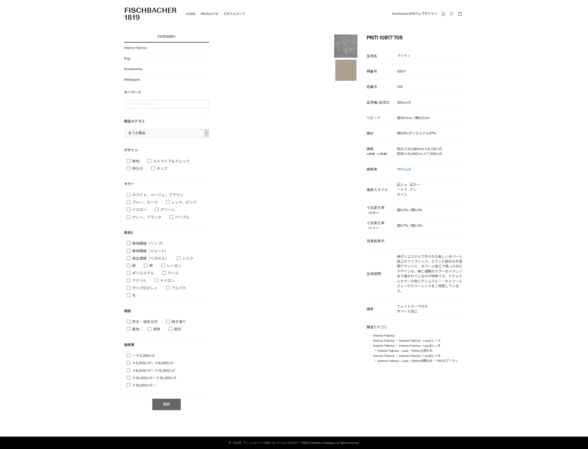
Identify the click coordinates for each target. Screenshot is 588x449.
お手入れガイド (234, 14)
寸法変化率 (376, 210)
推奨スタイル (377, 190)
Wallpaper (132, 79)
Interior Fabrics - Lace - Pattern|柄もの (405, 351)
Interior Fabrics (135, 48)
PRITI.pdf (404, 169)
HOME (190, 14)
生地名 (372, 56)
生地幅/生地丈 (378, 102)
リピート (374, 118)
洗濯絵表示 (376, 241)
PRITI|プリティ (447, 361)
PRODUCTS (209, 14)
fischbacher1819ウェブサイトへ (414, 14)
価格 (378, 151)
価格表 (372, 169)
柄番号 (372, 71)
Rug (127, 58)
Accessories (133, 69)
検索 (166, 404)
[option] (345, 46)
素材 (370, 133)
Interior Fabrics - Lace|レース (420, 341)
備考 (370, 309)
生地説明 (374, 274)
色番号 (372, 87)
